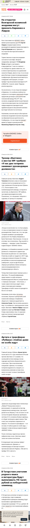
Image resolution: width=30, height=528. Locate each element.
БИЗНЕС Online (19, 40)
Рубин (13, 456)
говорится (8, 506)
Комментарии (15, 149)
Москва (12, 4)
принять (24, 519)
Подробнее (13, 516)
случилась (19, 294)
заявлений (19, 94)
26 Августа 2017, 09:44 (7, 16)
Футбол (8, 321)
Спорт (3, 321)
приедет (23, 120)
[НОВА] (14, 9)
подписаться (15, 141)
